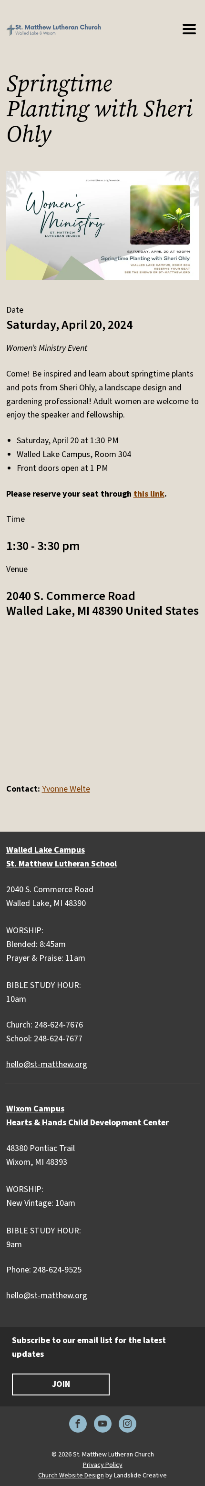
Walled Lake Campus (45, 850)
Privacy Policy (103, 1465)
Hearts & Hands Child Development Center (87, 1123)
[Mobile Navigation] (188, 29)
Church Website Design (71, 1475)
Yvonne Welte (66, 789)
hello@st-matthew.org (46, 1064)
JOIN (61, 1384)
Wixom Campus (35, 1109)
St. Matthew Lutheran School (61, 864)
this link (148, 494)
